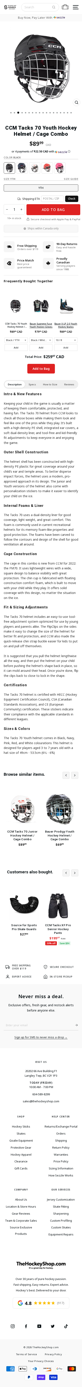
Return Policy (61, 1147)
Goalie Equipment (21, 1140)
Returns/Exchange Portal (61, 1126)
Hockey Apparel (21, 1154)
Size (9, 179)
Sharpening (61, 1213)
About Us (21, 1199)
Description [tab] (15, 384)
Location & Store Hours (21, 1206)
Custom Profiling (61, 1221)
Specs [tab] (32, 384)
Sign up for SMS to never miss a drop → (41, 1037)
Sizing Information (61, 1168)
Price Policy (61, 1161)
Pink (60, 168)
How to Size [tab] (50, 384)
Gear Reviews (21, 1213)
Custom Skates (61, 1227)
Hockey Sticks (21, 1126)
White (34, 168)
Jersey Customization (61, 1199)
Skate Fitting (61, 1206)
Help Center (61, 1116)
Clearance (21, 1161)
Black (9, 168)
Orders (61, 1133)
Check (71, 198)
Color (12, 157)
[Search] (54, 7)
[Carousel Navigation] (70, 775)
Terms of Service (26, 1354)
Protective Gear (21, 1147)
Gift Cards (21, 1168)
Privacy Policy (53, 1354)
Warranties (61, 1154)
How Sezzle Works (61, 1175)
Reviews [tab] (69, 384)
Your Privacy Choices (41, 1361)
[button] (41, 152)
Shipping (61, 1140)
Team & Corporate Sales (21, 1221)
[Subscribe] (74, 1025)
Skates (21, 1133)
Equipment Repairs (61, 1234)
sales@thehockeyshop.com (41, 1101)
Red (47, 168)
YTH (41, 187)
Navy (22, 168)
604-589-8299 (41, 1094)
